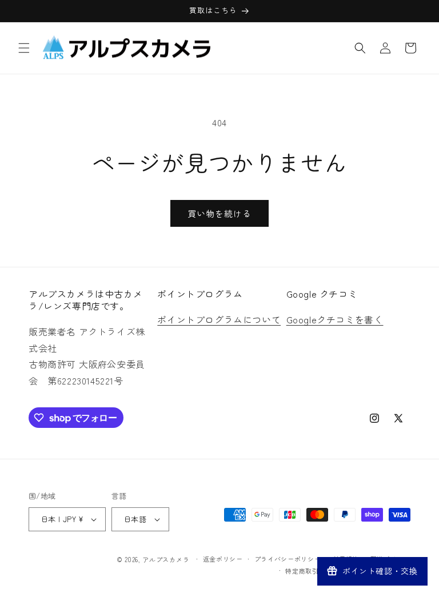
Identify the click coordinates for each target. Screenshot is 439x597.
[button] (24, 48)
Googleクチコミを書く (335, 319)
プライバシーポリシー (287, 558)
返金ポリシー (223, 558)
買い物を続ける (219, 213)
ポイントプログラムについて (219, 319)
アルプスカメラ (165, 559)
